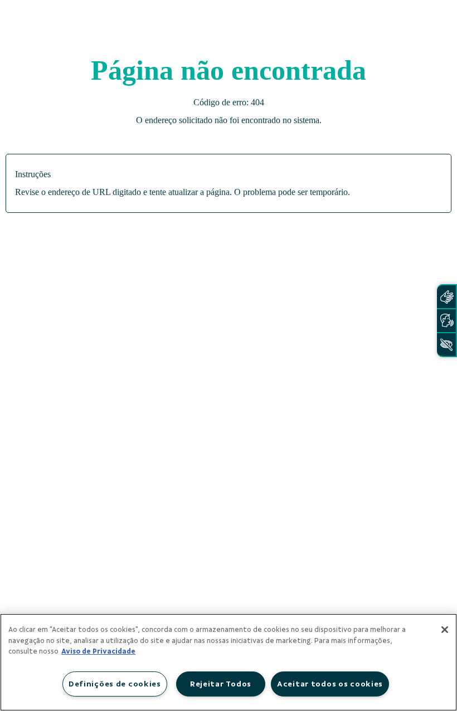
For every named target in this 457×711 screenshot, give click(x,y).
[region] (228, 662)
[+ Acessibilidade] (446, 344)
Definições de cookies (115, 683)
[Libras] (446, 296)
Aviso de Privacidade (98, 651)
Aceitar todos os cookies (330, 683)
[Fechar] (444, 629)
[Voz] (446, 320)
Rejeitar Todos (220, 683)
